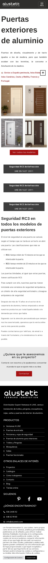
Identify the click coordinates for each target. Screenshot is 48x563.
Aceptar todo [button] (31, 558)
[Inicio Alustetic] (11, 4)
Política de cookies (33, 553)
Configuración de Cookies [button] (13, 558)
